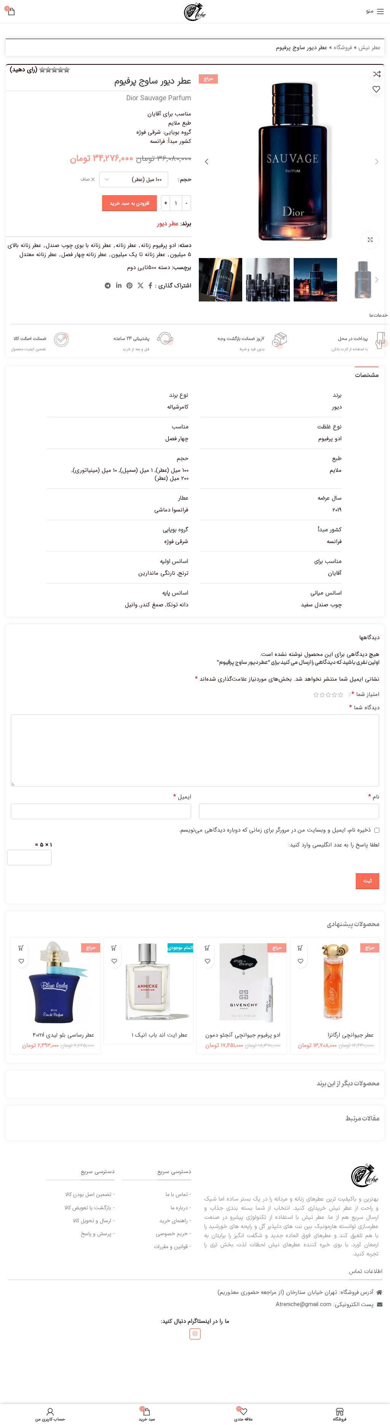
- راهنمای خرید (175, 1221)
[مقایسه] (377, 74)
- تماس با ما (178, 1194)
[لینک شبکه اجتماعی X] (140, 286)
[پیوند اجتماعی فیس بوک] (150, 286)
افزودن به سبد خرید (129, 203)
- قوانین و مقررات (172, 1246)
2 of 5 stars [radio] (334, 694)
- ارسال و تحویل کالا (94, 1221)
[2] (61, 70)
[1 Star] (67, 70)
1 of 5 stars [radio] (340, 694)
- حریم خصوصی (173, 1233)
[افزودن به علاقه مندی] (376, 89)
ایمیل (182, 796)
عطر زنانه (126, 245)
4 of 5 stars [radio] (322, 694)
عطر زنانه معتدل (38, 254)
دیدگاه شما (364, 707)
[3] (54, 70)
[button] (21, 948)
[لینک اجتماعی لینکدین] (118, 286)
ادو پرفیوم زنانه (158, 245)
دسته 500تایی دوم (148, 267)
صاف (85, 179)
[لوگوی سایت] (195, 11)
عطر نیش (369, 47)
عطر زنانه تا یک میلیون (138, 254)
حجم (185, 179)
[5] (42, 70)
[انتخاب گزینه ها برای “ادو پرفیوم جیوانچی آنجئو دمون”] (207, 948)
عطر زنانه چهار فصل (84, 254)
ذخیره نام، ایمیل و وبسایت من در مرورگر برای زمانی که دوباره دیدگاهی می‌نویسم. (275, 830)
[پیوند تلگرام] (107, 286)
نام (373, 796)
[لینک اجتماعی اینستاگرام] (195, 1334)
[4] (48, 70)
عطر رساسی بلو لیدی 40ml (63, 1035)
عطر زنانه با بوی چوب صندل (79, 245)
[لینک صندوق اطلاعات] (360, 340)
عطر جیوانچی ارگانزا (351, 1035)
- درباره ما (181, 1208)
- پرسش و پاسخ (98, 1233)
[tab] (367, 375)
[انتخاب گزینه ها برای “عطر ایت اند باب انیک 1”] (114, 948)
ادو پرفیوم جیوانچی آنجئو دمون (243, 1035)
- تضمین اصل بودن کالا (90, 1194)
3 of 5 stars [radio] (328, 694)
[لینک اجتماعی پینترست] (129, 286)
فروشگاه (343, 47)
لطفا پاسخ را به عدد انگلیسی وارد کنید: (333, 845)
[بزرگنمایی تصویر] (370, 239)
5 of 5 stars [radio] (316, 694)
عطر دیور (168, 223)
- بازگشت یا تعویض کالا (89, 1208)
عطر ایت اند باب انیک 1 (159, 1035)
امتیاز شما (365, 694)
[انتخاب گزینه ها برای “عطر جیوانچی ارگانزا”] (300, 948)
